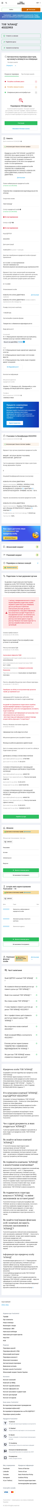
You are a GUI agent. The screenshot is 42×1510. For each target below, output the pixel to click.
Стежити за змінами (12, 36)
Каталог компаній (9, 1380)
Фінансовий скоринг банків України (15, 1372)
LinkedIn (6, 1471)
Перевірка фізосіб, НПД (11, 1351)
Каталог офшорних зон (11, 1389)
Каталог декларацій (10, 1395)
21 (32, 508)
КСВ (4, 1340)
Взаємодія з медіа (9, 1325)
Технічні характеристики (26, 1480)
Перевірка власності (10, 1357)
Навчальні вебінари (10, 1331)
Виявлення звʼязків (10, 1366)
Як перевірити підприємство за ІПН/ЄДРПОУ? (19, 1411)
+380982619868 (8, 398)
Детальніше (35, 295)
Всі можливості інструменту (21, 875)
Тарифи (5, 1316)
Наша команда (8, 1322)
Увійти (11, 9)
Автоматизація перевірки (12, 1363)
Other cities (5, 1305)
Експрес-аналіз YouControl (12, 1369)
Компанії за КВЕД (9, 1383)
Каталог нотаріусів (9, 1398)
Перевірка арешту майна (11, 1414)
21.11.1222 (6, 919)
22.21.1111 (6, 909)
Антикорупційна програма (27, 1483)
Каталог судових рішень (11, 1386)
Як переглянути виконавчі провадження (17, 1405)
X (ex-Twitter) (7, 1480)
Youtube (6, 1474)
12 (33, 488)
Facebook (6, 1468)
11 (23, 488)
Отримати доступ (12, 567)
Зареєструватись (15, 423)
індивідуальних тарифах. (31, 17)
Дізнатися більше (10, 538)
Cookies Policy (23, 1477)
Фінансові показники (10, 1360)
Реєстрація (31, 9)
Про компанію (8, 1319)
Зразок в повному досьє (22, 870)
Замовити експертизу (12, 48)
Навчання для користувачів (12, 1334)
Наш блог (6, 1337)
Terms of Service (23, 1468)
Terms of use (22, 1471)
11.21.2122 (6, 926)
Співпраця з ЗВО (8, 1328)
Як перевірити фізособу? (11, 1408)
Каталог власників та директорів (14, 1392)
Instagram (6, 1477)
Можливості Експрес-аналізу (21, 128)
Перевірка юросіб (9, 1348)
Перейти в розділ (21, 816)
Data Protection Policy (25, 1474)
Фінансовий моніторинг (11, 1354)
